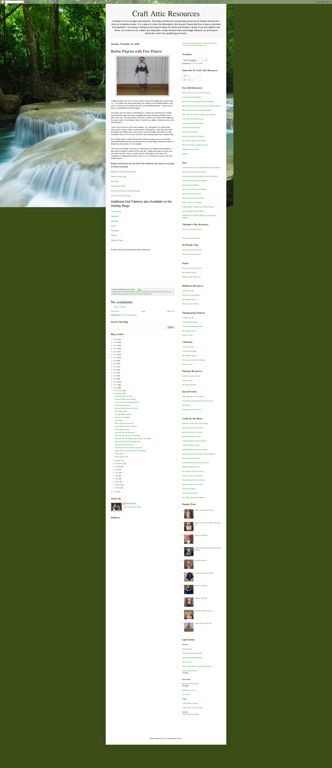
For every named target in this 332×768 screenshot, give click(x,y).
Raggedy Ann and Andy (190, 149)
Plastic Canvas (187, 335)
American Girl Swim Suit (203, 623)
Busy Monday (187, 649)
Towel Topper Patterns (190, 493)
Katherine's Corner (188, 690)
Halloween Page (117, 240)
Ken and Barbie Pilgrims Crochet (126, 408)
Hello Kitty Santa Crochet (123, 396)
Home (143, 311)
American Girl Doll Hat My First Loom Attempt (130, 451)
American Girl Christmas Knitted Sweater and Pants (133, 439)
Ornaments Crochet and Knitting (193, 360)
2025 (115, 342)
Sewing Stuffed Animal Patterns (193, 211)
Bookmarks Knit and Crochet (192, 432)
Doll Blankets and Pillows (191, 128)
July (116, 470)
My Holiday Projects (189, 272)
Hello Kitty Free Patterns (190, 185)
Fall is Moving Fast (121, 457)
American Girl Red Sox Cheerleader (127, 436)
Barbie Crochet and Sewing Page (123, 172)
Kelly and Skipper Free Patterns (193, 136)
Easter (113, 226)
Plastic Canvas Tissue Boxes (192, 476)
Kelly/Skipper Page (118, 186)
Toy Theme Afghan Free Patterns (193, 497)
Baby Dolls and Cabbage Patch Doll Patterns (198, 102)
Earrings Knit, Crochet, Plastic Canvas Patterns (198, 454)
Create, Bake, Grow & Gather (192, 708)
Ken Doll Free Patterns (190, 132)
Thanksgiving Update (122, 429)
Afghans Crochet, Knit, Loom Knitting (195, 423)
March (117, 482)
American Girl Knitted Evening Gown (127, 442)
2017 (115, 367)
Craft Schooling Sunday (190, 714)
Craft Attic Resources (166, 13)
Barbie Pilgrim (131, 291)
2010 (115, 388)
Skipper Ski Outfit (201, 598)
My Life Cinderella (201, 586)
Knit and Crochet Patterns (191, 295)
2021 (115, 355)
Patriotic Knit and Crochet (191, 376)
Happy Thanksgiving (122, 405)
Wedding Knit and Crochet (191, 410)
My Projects (186, 405)
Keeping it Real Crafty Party (192, 653)
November (119, 393)
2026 (115, 339)
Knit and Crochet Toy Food (191, 194)
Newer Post (115, 311)
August (117, 467)
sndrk (165, 738)
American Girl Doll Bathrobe (124, 432)
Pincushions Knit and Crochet (192, 471)
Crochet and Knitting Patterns (192, 326)
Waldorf (185, 154)
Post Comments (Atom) (128, 315)
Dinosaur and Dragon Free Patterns (194, 181)
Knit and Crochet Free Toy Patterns (194, 189)
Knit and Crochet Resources (192, 229)
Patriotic (114, 235)
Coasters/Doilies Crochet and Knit (194, 441)
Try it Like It (186, 694)
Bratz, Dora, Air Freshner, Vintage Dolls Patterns (199, 114)
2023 (115, 348)
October (118, 461)
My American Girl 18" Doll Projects (194, 141)
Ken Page (114, 181)
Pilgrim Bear (119, 454)
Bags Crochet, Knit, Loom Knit (192, 428)
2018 (115, 364)
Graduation (115, 231)
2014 (115, 376)
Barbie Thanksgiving (142, 291)
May (116, 476)
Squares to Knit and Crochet (192, 484)
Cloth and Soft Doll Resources (192, 119)
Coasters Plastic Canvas (190, 445)
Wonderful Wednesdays (190, 684)
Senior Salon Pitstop (189, 671)
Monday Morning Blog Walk (192, 658)
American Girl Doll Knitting (121, 196)
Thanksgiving (116, 211)
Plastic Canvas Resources (191, 254)
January (118, 488)
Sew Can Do (186, 662)
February (118, 485)
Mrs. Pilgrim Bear (121, 411)
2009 (115, 492)
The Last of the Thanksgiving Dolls (127, 402)
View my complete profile (132, 507)
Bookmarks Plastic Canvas (191, 436)
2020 (115, 357)
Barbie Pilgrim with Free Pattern (126, 426)
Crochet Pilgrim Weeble (123, 414)
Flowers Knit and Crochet (191, 458)
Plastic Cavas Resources (191, 238)
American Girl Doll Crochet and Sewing (125, 191)
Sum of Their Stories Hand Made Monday (196, 666)
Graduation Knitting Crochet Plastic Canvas (197, 401)
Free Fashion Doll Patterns (143, 294)
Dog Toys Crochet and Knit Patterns (194, 172)
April (117, 479)
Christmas (115, 216)
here (112, 103)
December (119, 391)
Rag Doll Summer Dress (203, 611)
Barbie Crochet (121, 291)
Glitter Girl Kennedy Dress (204, 510)
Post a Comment (120, 307)
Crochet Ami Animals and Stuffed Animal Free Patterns (201, 168)
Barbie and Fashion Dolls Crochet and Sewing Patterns (201, 106)
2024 (115, 345)
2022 (115, 352)
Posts (187, 76)
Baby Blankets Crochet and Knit (193, 396)
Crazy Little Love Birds (190, 703)
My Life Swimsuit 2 (201, 535)
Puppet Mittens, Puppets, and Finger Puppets (198, 207)
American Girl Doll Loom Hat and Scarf (128, 448)
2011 (115, 385)
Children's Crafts (188, 291)
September (119, 464)
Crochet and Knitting (189, 351)
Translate (199, 63)
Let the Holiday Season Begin (125, 399)
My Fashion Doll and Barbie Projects (195, 145)
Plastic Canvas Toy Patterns (192, 202)
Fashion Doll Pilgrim (156, 291)
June (117, 473)
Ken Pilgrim (119, 420)
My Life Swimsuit (201, 560)
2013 (115, 379)
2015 (115, 373)
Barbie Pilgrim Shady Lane (124, 423)
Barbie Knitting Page (118, 176)
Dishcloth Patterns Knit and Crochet (194, 450)
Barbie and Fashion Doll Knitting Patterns (196, 110)
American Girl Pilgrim (122, 417)
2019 (115, 361)
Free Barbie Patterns (127, 294)
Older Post (170, 311)
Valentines (115, 221)
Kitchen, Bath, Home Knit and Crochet (195, 463)
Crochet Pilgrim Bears (190, 322)
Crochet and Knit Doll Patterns (192, 123)
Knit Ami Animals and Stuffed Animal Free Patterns (199, 176)
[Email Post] (138, 289)
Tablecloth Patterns (189, 489)
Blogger (179, 738)
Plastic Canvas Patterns (190, 304)
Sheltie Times (131, 504)
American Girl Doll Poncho (124, 445)
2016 (115, 370)
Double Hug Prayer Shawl (204, 573)
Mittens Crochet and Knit (190, 467)
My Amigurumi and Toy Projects (193, 198)
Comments (189, 80)
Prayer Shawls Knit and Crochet (193, 480)
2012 (115, 382)
